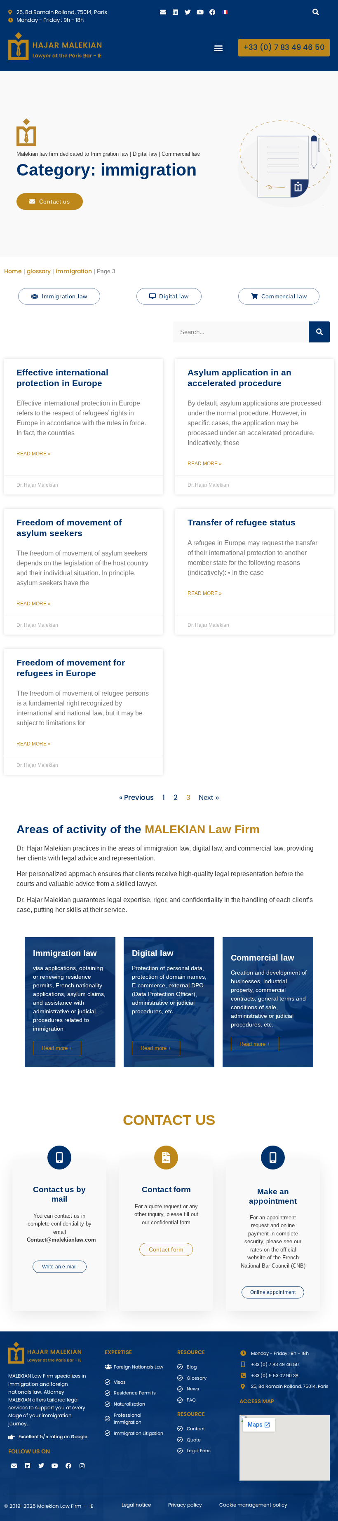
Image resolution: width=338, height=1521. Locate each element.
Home (13, 271)
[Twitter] (187, 12)
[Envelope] (163, 12)
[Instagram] (82, 1466)
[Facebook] (212, 12)
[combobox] (277, 12)
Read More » (33, 454)
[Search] (317, 12)
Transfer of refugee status (242, 522)
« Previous (136, 797)
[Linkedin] (175, 12)
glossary (39, 271)
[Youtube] (200, 12)
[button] (218, 47)
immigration (74, 271)
